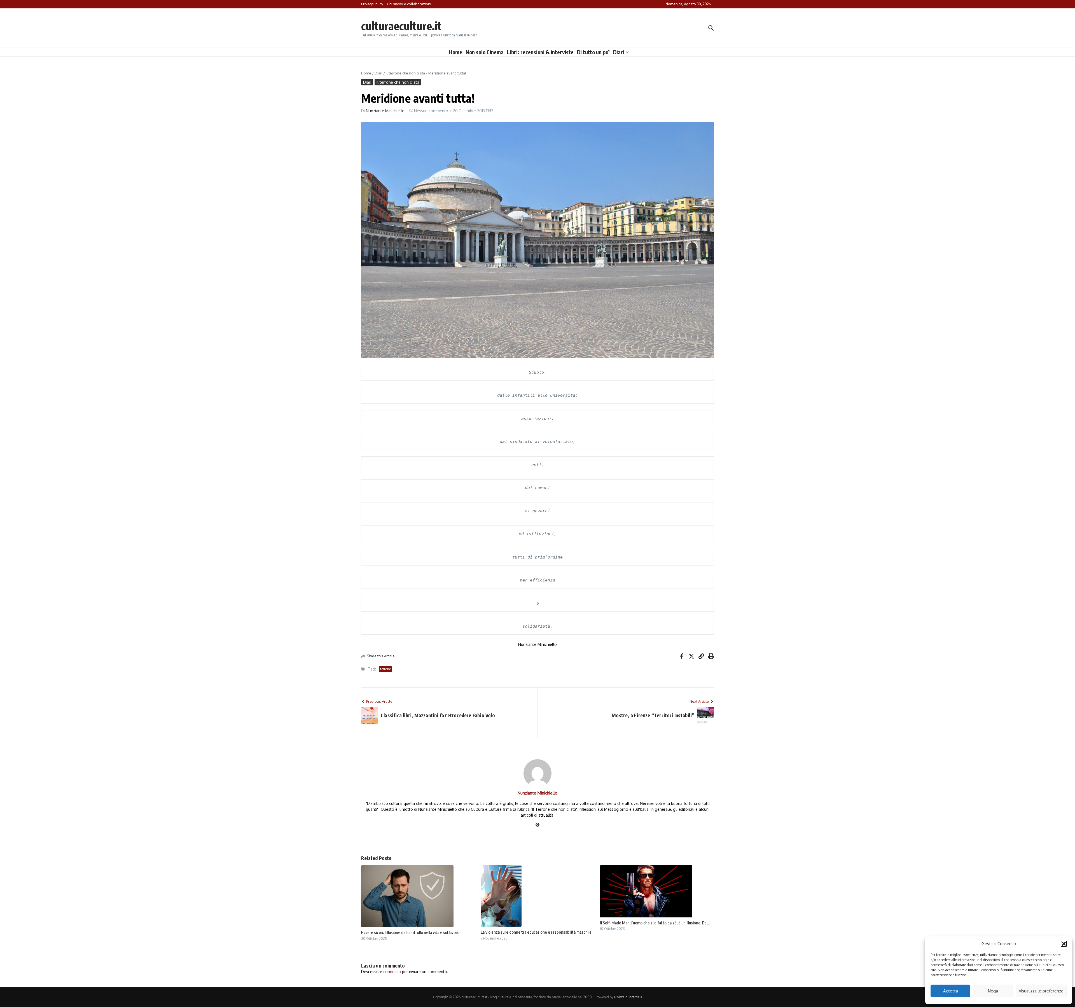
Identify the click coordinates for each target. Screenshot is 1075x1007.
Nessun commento (431, 110)
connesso (392, 971)
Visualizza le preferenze (1041, 991)
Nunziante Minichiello (385, 110)
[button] (1064, 944)
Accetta (950, 991)
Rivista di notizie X (628, 997)
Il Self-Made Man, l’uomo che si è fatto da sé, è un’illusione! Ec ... (655, 922)
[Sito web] (537, 825)
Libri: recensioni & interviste (540, 52)
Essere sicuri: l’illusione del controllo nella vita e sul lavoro (410, 932)
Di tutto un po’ (593, 52)
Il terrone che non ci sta (405, 73)
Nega (993, 991)
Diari (618, 52)
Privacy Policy (372, 4)
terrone (385, 669)
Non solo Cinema (485, 52)
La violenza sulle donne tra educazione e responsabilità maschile (536, 931)
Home (455, 52)
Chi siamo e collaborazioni (409, 4)
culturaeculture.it (401, 26)
